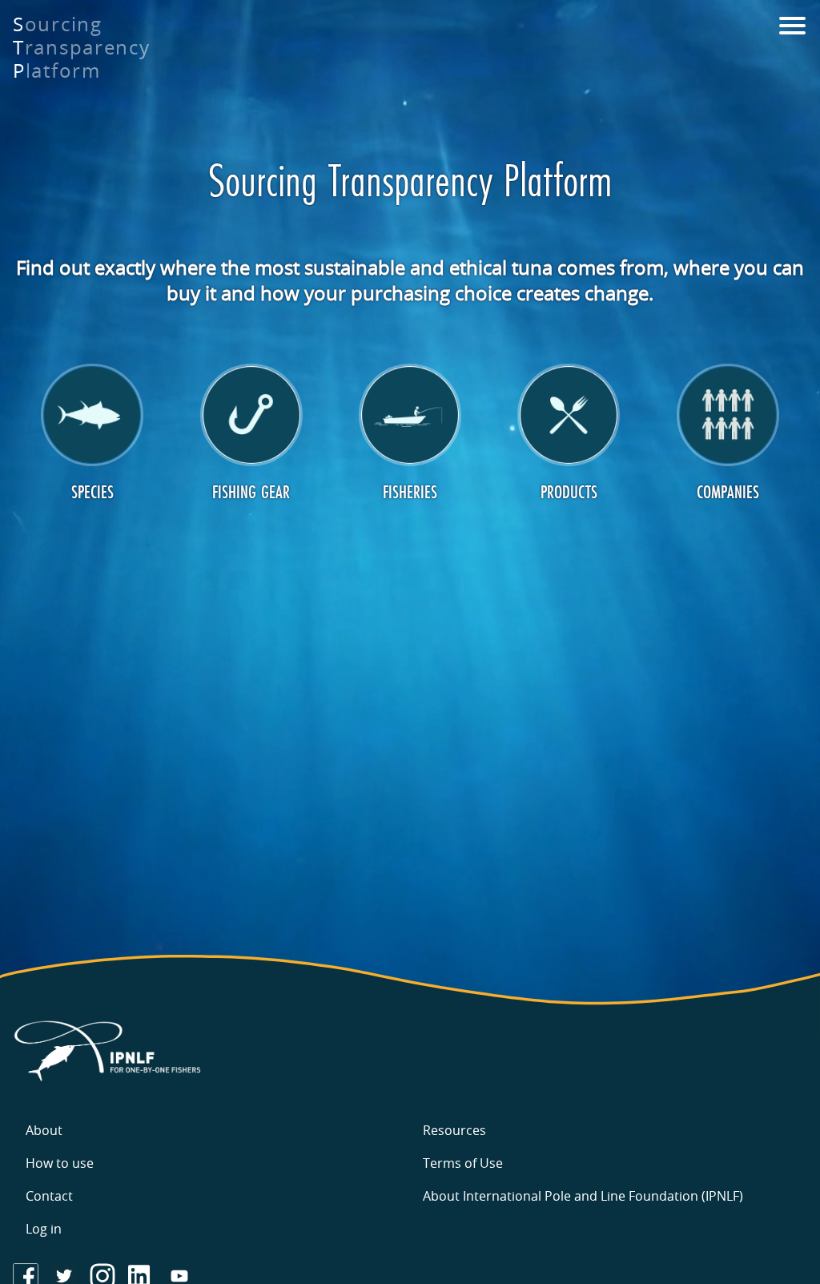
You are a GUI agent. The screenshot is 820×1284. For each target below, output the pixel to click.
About (44, 1130)
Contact (49, 1196)
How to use (60, 1163)
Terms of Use (463, 1163)
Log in (44, 1229)
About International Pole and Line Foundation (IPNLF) (583, 1196)
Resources (454, 1130)
